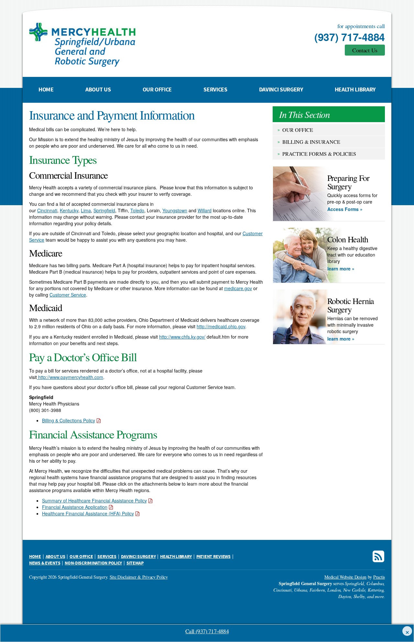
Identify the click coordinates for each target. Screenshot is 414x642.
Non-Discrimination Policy (93, 563)
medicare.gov (238, 288)
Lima (86, 210)
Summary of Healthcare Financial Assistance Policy (94, 500)
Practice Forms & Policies (319, 153)
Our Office (157, 90)
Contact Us (364, 50)
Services (215, 90)
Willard (205, 210)
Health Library (355, 90)
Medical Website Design (345, 577)
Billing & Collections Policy (68, 420)
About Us (98, 90)
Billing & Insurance (311, 141)
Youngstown (174, 210)
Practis (379, 577)
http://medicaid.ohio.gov (221, 326)
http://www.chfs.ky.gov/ (182, 336)
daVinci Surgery (281, 90)
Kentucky (69, 210)
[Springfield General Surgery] (131, 44)
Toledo (137, 210)
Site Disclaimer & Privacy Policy (139, 577)
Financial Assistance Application (74, 507)
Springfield (104, 210)
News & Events (44, 563)
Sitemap (135, 563)
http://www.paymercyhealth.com (70, 377)
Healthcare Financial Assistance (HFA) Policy (88, 513)
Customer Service (67, 294)
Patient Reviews (213, 556)
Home (46, 90)
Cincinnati (47, 210)
